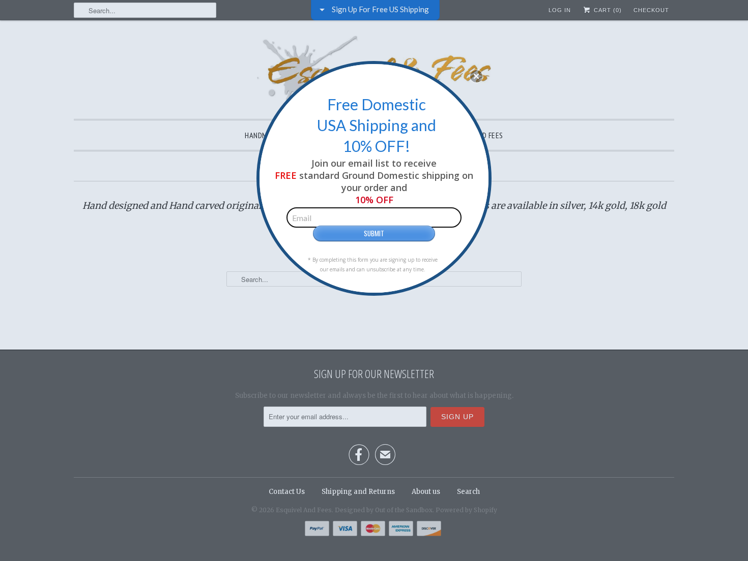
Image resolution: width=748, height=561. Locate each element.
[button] (476, 76)
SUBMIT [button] (374, 233)
